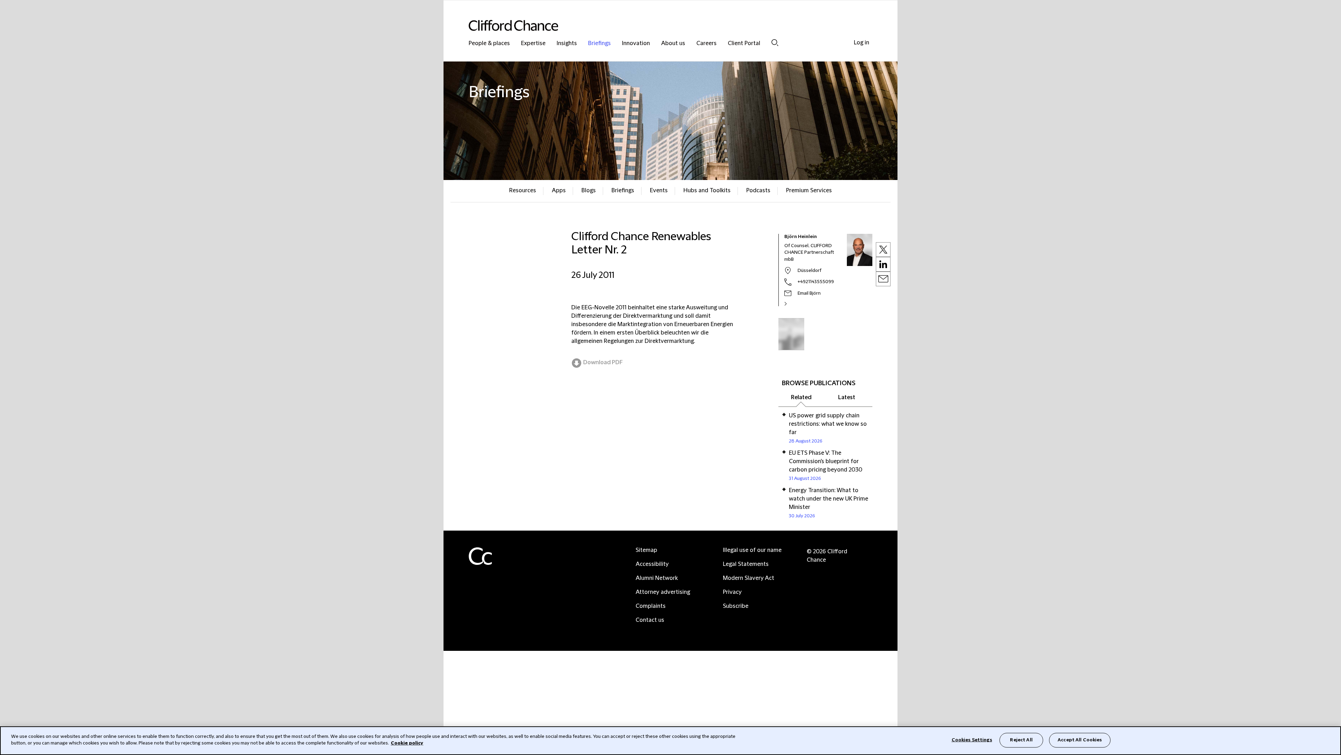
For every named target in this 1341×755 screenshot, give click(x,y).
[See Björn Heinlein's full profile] (793, 304)
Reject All (1021, 740)
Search (774, 42)
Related (801, 397)
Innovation (636, 43)
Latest (846, 397)
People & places (489, 43)
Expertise (533, 43)
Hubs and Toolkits (707, 190)
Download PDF (603, 362)
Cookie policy (407, 743)
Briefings (599, 43)
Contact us (650, 620)
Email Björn (809, 293)
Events (659, 190)
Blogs (588, 190)
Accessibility (652, 564)
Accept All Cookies (1080, 740)
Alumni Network (657, 578)
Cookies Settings (972, 740)
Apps (559, 190)
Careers (706, 43)
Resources (522, 190)
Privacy (732, 592)
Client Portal (744, 43)
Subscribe (735, 606)
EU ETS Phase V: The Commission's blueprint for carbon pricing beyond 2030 (825, 461)
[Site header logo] (657, 25)
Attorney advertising (663, 592)
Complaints (651, 606)
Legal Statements (746, 564)
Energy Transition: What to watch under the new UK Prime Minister (828, 498)
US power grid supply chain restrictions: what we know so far (828, 424)
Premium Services (809, 190)
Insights (567, 43)
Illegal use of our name (752, 550)
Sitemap (646, 550)
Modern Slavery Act (748, 578)
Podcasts (758, 190)
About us (673, 43)
